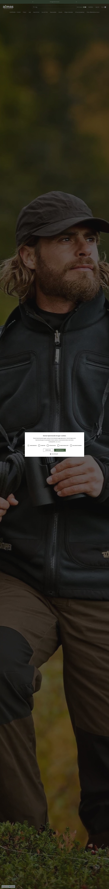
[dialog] (54, 444)
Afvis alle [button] (48, 450)
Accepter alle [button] (60, 450)
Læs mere (58, 442)
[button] (54, 454)
